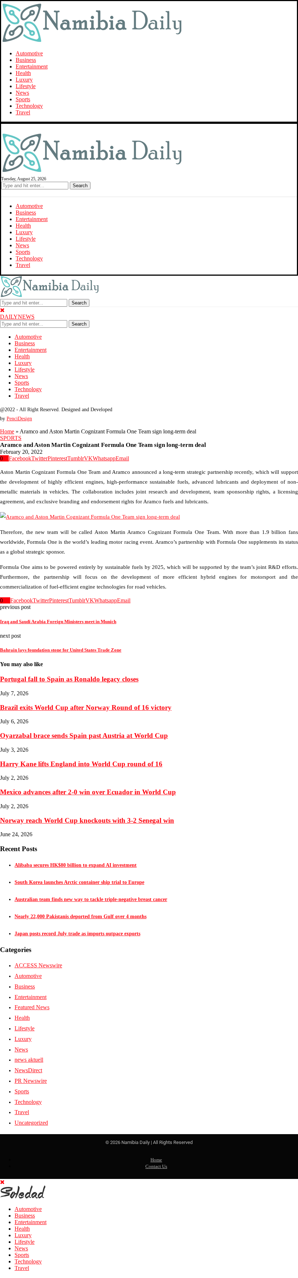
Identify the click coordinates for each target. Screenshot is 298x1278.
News (22, 93)
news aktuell (29, 1060)
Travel (23, 112)
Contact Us (156, 1166)
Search (80, 185)
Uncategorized (31, 1123)
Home (7, 431)
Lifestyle (26, 86)
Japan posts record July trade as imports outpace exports (77, 933)
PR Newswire (31, 1081)
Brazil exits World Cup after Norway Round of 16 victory (86, 707)
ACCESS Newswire (38, 965)
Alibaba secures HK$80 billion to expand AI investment (76, 865)
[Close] (2, 310)
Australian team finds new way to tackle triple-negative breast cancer (91, 899)
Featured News (32, 1007)
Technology (29, 106)
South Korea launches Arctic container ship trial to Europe (79, 882)
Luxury (24, 79)
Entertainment (32, 66)
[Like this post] (6, 458)
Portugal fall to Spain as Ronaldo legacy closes (69, 679)
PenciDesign (19, 418)
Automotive (29, 53)
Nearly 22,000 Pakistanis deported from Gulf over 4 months (80, 916)
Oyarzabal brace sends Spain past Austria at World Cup (84, 735)
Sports (23, 99)
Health (23, 73)
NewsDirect (28, 1070)
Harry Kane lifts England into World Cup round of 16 (81, 764)
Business (26, 60)
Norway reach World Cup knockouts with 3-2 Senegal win (87, 820)
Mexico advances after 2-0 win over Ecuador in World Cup (88, 792)
